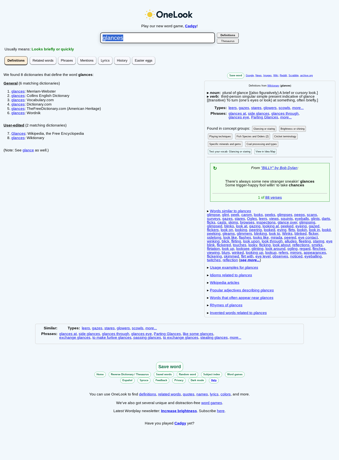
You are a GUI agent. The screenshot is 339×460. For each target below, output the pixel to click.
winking (213, 241)
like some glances (198, 334)
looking (241, 230)
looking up (254, 252)
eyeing (301, 226)
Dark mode (197, 380)
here (221, 411)
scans (312, 215)
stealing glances (214, 337)
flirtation (213, 249)
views (274, 219)
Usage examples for (234, 267)
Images (267, 75)
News (258, 75)
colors (226, 394)
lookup (271, 252)
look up (228, 249)
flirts (291, 230)
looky (252, 245)
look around (275, 249)
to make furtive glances (111, 337)
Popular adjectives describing (242, 290)
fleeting (305, 241)
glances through (285, 113)
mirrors (296, 252)
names (202, 394)
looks (258, 215)
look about (281, 245)
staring (318, 241)
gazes (244, 108)
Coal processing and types (262, 144)
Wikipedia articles (224, 283)
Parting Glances (264, 117)
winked (238, 252)
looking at (270, 226)
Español (127, 380)
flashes (245, 237)
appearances (315, 252)
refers (283, 252)
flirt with (247, 256)
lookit (326, 230)
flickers (213, 230)
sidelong (214, 237)
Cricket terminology (285, 136)
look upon (251, 241)
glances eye (239, 117)
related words (169, 394)
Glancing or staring (264, 128)
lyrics (214, 394)
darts (326, 219)
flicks (211, 222)
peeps (299, 215)
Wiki (275, 75)
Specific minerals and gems (225, 144)
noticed (296, 256)
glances (18, 91)
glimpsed (214, 226)
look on (227, 230)
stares (256, 108)
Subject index (211, 374)
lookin (302, 230)
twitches (214, 260)
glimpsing (307, 222)
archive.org (306, 75)
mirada (276, 237)
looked (269, 230)
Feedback (161, 380)
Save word (235, 75)
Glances (18, 133)
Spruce (144, 380)
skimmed (231, 256)
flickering (214, 256)
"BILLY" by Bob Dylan (279, 168)
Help (214, 380)
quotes (188, 394)
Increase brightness (179, 411)
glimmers (244, 233)
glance (28, 150)
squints (287, 219)
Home (100, 374)
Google (250, 75)
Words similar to (230, 211)
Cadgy (191, 26)
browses (247, 222)
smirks (317, 245)
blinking (260, 233)
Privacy (178, 380)
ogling (292, 249)
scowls (284, 108)
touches (239, 245)
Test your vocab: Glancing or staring (229, 151)
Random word (187, 374)
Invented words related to (238, 313)
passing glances (147, 337)
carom (246, 215)
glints (315, 219)
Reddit (283, 75)
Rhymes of (226, 305)
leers (233, 108)
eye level (263, 256)
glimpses (284, 215)
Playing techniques (220, 136)
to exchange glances (180, 337)
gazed (314, 226)
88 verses (273, 197)
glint (225, 215)
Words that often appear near (241, 298)
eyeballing (313, 256)
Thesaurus (227, 41)
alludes (291, 241)
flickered (224, 245)
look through (272, 241)
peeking (214, 233)
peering (255, 230)
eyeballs (302, 219)
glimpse (213, 215)
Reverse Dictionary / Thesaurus (130, 374)
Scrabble (294, 75)
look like (230, 237)
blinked (300, 233)
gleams (228, 233)
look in (314, 230)
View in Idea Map (265, 151)
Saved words (164, 374)
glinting (257, 249)
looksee (243, 249)
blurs (226, 252)
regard (305, 249)
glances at (237, 113)
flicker (313, 233)
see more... (250, 260)
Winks (287, 233)
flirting (236, 241)
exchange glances (74, 337)
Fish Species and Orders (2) (253, 136)
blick (225, 241)
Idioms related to (231, 275)
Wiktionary (273, 85)
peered (290, 237)
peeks (270, 215)
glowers (270, 108)
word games (211, 403)
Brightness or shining (292, 128)
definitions (147, 394)
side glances (258, 113)
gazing (255, 226)
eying (281, 230)
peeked (287, 226)
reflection (230, 260)
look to (274, 233)
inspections (266, 222)
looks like (261, 237)
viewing (213, 252)
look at (241, 226)
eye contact (308, 237)
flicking (265, 245)
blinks (229, 226)
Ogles (252, 219)
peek (235, 215)
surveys (213, 219)
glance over (287, 222)
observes (280, 256)
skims (233, 222)
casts (221, 222)
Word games (234, 374)
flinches (319, 249)
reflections (301, 245)
